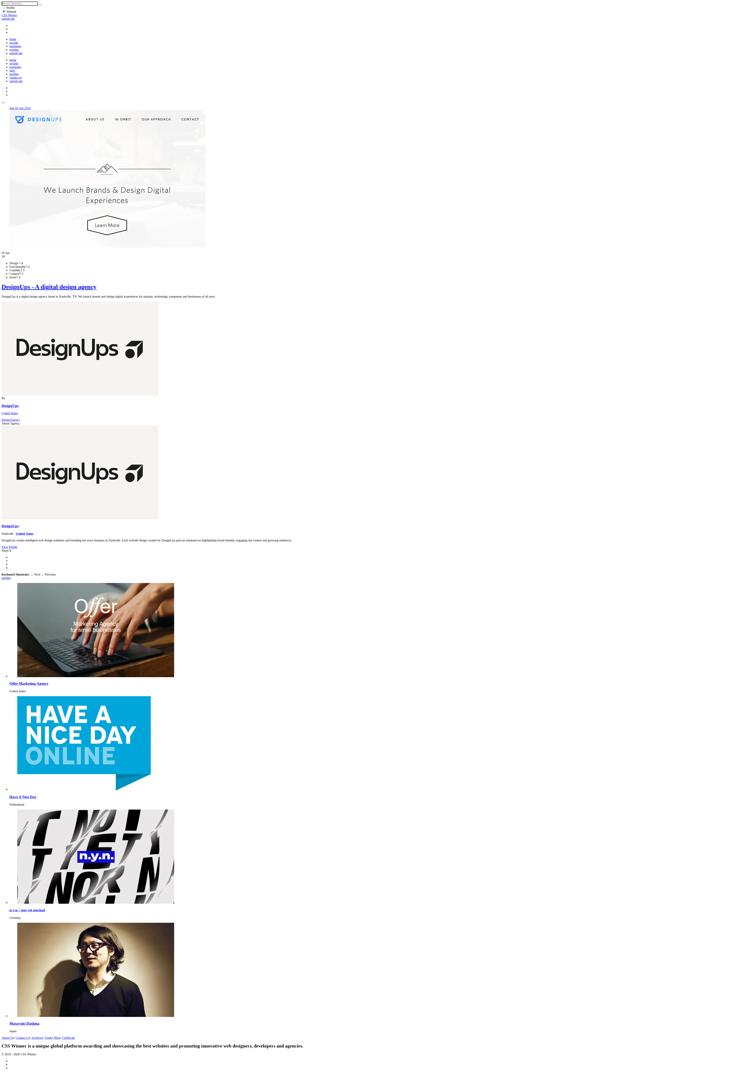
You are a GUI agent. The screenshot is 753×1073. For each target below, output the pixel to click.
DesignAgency (11, 420)
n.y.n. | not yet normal (27, 910)
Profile (10, 7)
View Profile (9, 547)
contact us (15, 77)
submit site (8, 18)
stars (12, 70)
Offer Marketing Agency (29, 683)
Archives (37, 1037)
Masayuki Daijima (24, 1023)
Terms (48, 1037)
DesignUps (10, 406)
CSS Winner (9, 15)
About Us (8, 1037)
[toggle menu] (3, 102)
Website (11, 11)
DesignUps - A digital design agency (49, 286)
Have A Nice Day (23, 797)
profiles (14, 49)
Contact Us (23, 1037)
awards (13, 42)
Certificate (68, 1037)
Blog (57, 1037)
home (12, 39)
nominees (15, 46)
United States (10, 413)
